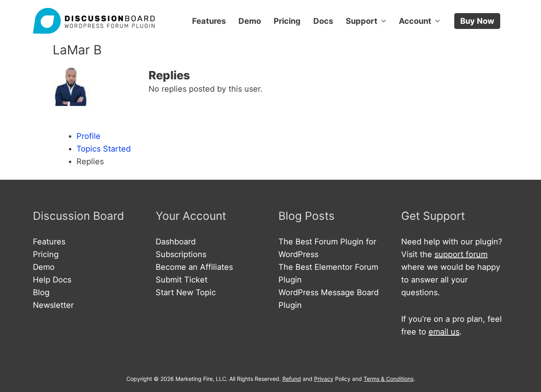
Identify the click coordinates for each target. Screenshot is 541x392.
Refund (291, 378)
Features (209, 21)
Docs (323, 21)
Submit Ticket (182, 279)
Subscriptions (181, 254)
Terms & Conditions (388, 378)
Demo (249, 21)
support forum (461, 254)
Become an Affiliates (194, 267)
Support (361, 21)
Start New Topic (186, 292)
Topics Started (103, 149)
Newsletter (53, 305)
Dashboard (176, 241)
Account (415, 21)
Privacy (323, 378)
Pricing (287, 21)
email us (444, 331)
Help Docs (52, 279)
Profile (88, 136)
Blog (41, 292)
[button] (477, 21)
